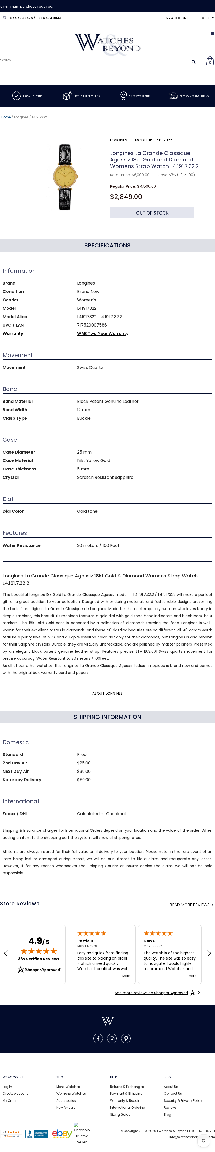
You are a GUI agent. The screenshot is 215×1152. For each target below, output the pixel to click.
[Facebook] (98, 1038)
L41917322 (39, 117)
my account (177, 18)
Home (6, 117)
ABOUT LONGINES (107, 693)
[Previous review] (6, 953)
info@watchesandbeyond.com (192, 1137)
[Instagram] (112, 1038)
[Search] (194, 62)
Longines (21, 117)
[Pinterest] (126, 1038)
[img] (38, 950)
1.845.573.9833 (48, 17)
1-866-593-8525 (201, 1131)
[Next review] (209, 953)
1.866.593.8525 (20, 17)
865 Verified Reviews (38, 959)
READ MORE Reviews (190, 904)
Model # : (144, 140)
